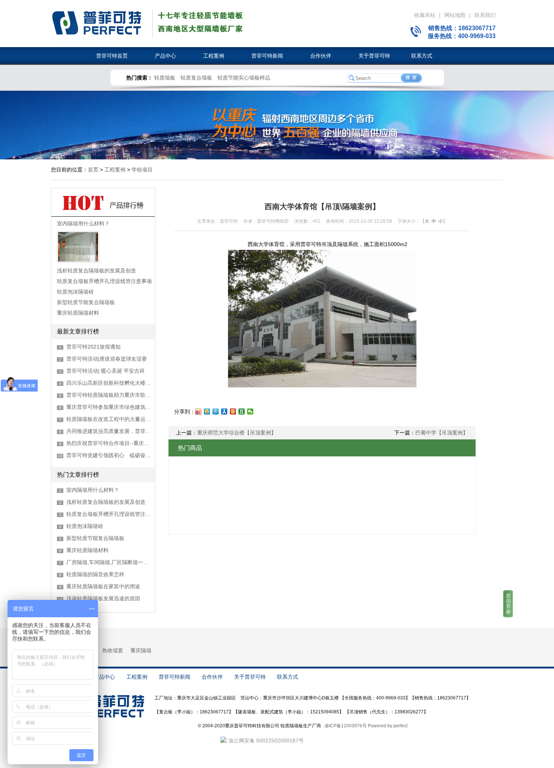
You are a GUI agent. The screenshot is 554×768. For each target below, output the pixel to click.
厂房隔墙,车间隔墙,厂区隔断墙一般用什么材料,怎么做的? (108, 562)
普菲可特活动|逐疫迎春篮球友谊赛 (106, 359)
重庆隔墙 (141, 650)
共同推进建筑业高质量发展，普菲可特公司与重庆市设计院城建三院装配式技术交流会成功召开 (108, 431)
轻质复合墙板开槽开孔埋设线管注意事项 (104, 281)
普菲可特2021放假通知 (93, 347)
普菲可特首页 (112, 56)
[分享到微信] (250, 411)
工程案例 (207, 56)
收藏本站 (424, 15)
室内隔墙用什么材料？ (83, 223)
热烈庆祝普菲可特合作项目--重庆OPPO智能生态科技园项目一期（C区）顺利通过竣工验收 (108, 443)
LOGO (96, 23)
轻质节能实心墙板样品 (243, 78)
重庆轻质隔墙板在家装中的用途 (103, 586)
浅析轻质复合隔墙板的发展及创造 (96, 271)
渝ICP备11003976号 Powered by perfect (365, 725)
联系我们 (485, 15)
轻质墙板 (164, 78)
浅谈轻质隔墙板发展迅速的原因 (103, 598)
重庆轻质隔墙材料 (78, 313)
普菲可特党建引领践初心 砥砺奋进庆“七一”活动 (108, 455)
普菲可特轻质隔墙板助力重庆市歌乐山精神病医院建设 (108, 395)
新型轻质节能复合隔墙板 (86, 302)
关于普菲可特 (368, 56)
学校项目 (142, 170)
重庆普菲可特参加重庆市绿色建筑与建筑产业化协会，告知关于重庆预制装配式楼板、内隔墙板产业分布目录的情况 (108, 407)
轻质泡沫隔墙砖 (75, 292)
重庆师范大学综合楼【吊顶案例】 (236, 433)
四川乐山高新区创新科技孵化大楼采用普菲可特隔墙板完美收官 (108, 383)
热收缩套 (112, 650)
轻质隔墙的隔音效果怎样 (95, 574)
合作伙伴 (314, 56)
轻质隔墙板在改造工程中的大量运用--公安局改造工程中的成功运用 (108, 419)
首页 (93, 170)
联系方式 (418, 56)
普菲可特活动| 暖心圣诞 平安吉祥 (105, 371)
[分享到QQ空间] (207, 411)
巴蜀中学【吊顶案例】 (441, 433)
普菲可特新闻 (261, 56)
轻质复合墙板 (196, 78)
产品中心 (159, 56)
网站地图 (454, 15)
